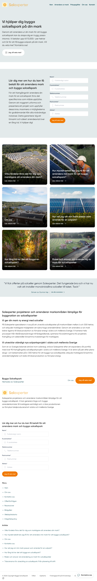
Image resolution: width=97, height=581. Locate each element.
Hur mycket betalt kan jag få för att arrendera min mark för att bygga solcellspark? (36, 535)
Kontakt (92, 5)
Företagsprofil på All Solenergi (60, 576)
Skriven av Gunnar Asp (39, 292)
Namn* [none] (52, 77)
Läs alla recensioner (57, 292)
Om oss (84, 5)
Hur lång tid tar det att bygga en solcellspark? (22, 552)
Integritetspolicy (10, 519)
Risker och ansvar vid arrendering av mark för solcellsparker (27, 557)
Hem (51, 5)
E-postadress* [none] (55, 85)
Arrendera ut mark (62, 5)
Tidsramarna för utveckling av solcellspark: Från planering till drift (29, 561)
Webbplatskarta (10, 514)
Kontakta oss (9, 497)
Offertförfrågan (10, 501)
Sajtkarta (43, 576)
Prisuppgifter (75, 5)
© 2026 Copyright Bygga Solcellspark (15, 576)
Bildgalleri (8, 510)
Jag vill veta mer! (57, 120)
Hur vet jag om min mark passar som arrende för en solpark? (28, 548)
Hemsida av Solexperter (13, 382)
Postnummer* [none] (54, 102)
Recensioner (9, 506)
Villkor (34, 576)
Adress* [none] (52, 110)
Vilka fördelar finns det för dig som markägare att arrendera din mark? (32, 530)
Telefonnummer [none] (55, 93)
